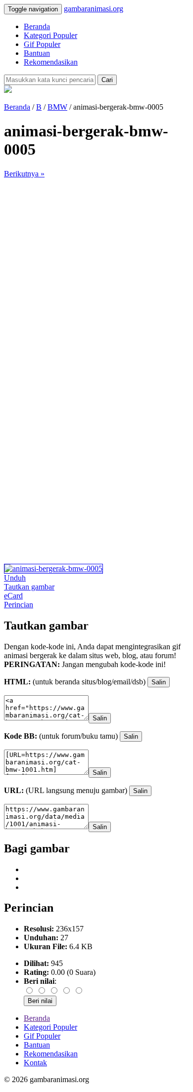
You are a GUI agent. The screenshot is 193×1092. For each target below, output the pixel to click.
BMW (57, 107)
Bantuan (37, 53)
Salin (158, 682)
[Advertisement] (96, 274)
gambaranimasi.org (93, 8)
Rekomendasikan (51, 62)
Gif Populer (42, 44)
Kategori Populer (50, 35)
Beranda (37, 26)
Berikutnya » (24, 173)
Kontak (35, 1062)
